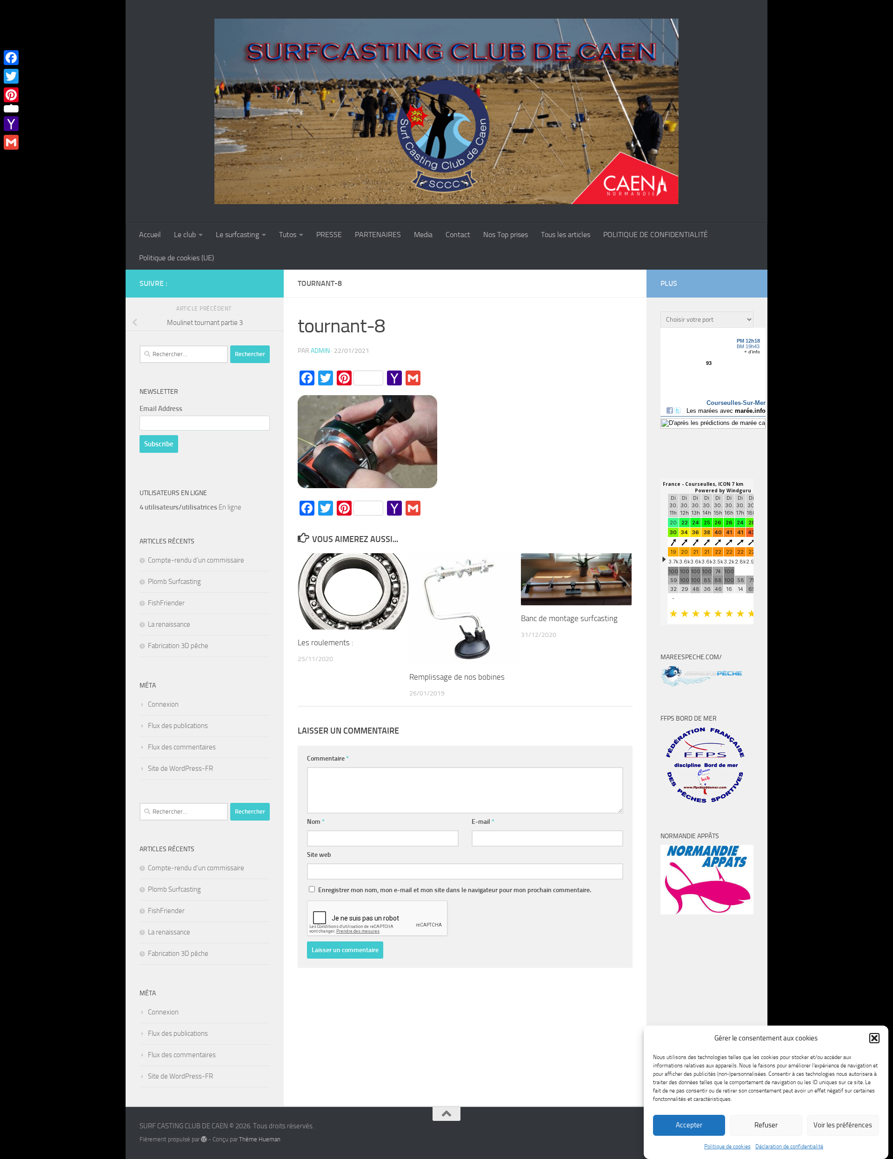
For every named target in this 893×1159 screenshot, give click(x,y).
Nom (316, 822)
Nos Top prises (505, 234)
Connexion (163, 704)
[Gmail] (11, 142)
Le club (185, 234)
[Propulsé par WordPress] (204, 1139)
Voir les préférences (842, 1125)
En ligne (190, 507)
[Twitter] (11, 76)
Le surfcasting (237, 234)
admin (320, 351)
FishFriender (166, 603)
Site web (319, 855)
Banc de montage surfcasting (569, 618)
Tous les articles (565, 234)
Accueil (150, 234)
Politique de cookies (727, 1146)
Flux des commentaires (182, 747)
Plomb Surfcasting (174, 581)
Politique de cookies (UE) (176, 257)
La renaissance (169, 624)
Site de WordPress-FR (180, 768)
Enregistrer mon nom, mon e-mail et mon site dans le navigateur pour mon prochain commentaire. (454, 890)
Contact (458, 234)
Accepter (689, 1125)
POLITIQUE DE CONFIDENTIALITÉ (655, 234)
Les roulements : (325, 642)
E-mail (483, 822)
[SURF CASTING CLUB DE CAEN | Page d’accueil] (446, 112)
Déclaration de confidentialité (789, 1146)
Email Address (161, 408)
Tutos (287, 234)
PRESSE (329, 234)
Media (423, 234)
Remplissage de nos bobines (457, 677)
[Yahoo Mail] (11, 123)
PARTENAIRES (378, 234)
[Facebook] (11, 57)
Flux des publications (178, 726)
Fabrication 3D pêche (178, 646)
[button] (874, 1038)
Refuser (766, 1125)
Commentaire (328, 758)
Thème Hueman (259, 1139)
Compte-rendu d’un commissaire (196, 560)
